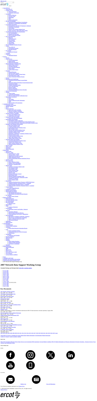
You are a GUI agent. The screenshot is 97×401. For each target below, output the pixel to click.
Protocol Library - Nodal (13, 154)
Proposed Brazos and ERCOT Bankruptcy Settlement (19, 25)
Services (5, 56)
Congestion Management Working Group (17, 140)
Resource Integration (12, 88)
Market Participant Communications (13, 63)
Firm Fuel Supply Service (13, 73)
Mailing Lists (23, 384)
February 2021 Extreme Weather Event (16, 29)
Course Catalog (11, 93)
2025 (54, 333)
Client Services (9, 59)
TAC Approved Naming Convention (8, 327)
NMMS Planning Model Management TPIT (10, 315)
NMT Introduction (4, 318)
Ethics (9, 18)
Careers (7, 46)
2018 (37, 333)
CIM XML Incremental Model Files (8, 294)
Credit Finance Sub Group (13, 115)
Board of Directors (12, 15)
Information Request (12, 55)
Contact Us (8, 54)
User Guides (11, 99)
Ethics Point (3, 341)
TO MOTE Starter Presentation (7, 329)
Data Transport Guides (13, 167)
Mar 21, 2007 (6, 274)
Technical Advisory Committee (12, 113)
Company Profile (9, 10)
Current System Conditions (11, 226)
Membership (11, 17)
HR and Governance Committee (15, 111)
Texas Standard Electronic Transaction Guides (18, 177)
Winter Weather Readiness (13, 241)
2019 (39, 333)
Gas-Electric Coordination (13, 243)
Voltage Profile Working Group (15, 138)
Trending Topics (11, 41)
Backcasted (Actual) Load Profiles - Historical (18, 209)
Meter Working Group (13, 128)
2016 (32, 333)
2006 (11, 333)
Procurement (8, 50)
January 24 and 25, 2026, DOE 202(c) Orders (18, 30)
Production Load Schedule (14, 235)
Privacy (5, 389)
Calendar (19, 336)
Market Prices (9, 204)
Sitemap (2, 389)
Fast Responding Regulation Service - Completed (18, 184)
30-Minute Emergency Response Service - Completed (19, 183)
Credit (9, 81)
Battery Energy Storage (13, 196)
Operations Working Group (14, 132)
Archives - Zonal (9, 159)
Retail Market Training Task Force (15, 120)
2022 (47, 333)
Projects (7, 77)
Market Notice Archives (13, 64)
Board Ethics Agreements (13, 27)
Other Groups (9, 146)
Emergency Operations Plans (14, 164)
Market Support (11, 61)
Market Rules (6, 150)
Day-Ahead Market (10, 201)
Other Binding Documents (11, 191)
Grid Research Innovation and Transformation (15, 31)
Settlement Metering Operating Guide (16, 176)
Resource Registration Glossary (15, 173)
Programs (8, 70)
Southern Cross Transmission (14, 163)
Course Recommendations (13, 94)
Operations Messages (12, 66)
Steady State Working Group (14, 137)
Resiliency (8, 240)
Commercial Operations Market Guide (16, 166)
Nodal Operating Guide (13, 170)
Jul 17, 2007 (5, 280)
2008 (13, 333)
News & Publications (50, 384)
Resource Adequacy (10, 236)
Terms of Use (21, 386)
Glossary (7, 336)
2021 (44, 333)
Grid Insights (11, 42)
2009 (16, 333)
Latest (56, 333)
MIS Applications (35, 341)
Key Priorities (9, 195)
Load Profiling (9, 208)
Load (7, 229)
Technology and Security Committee (16, 112)
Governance (8, 14)
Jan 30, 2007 (6, 271)
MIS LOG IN (3, 1)
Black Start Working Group (14, 125)
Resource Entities (12, 87)
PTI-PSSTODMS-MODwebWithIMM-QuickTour (11, 324)
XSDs (9, 101)
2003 (4, 333)
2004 (6, 333)
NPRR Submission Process (14, 157)
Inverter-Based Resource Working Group (17, 127)
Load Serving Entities (12, 83)
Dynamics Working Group (14, 126)
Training (7, 92)
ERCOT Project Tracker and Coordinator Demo (11, 304)
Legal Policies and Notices (11, 24)
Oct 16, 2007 (6, 284)
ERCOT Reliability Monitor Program (13, 44)
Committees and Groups (8, 104)
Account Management (13, 60)
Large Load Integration (13, 86)
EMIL (7, 248)
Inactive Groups (9, 145)
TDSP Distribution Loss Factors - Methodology (18, 214)
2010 (18, 333)
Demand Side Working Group (14, 141)
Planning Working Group (13, 134)
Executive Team (11, 16)
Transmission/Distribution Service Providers (17, 89)
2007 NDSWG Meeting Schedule (8, 291)
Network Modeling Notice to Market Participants (11, 312)
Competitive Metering (13, 211)
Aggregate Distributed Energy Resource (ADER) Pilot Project (21, 182)
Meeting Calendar (9, 106)
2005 (9, 333)
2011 (21, 333)
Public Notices (11, 68)
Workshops (8, 147)
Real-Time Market (9, 202)
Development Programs (13, 48)
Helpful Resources (12, 38)
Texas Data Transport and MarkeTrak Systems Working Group (21, 121)
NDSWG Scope (4, 309)
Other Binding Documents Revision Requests (17, 194)
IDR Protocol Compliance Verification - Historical (18, 216)
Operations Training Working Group (16, 131)
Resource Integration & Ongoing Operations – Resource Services (79, 341)
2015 (30, 333)
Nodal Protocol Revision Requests (15, 156)
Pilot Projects (8, 181)
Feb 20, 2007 (6, 273)
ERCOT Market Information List (58, 341)
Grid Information (6, 223)
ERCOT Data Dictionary (6, 302)
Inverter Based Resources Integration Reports (17, 228)
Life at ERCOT (11, 47)
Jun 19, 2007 (6, 278)
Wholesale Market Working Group (15, 144)
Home (4, 256)
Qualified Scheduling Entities (14, 85)
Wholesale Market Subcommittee (13, 139)
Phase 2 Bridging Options (13, 162)
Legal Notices (11, 28)
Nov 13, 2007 (6, 286)
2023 (49, 333)
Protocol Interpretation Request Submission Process (19, 158)
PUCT (7, 107)
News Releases (11, 40)
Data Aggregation (9, 215)
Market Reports (9, 222)
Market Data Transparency (11, 96)
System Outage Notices (13, 69)
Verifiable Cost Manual (13, 178)
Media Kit (10, 37)
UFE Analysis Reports (13, 220)
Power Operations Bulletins (14, 67)
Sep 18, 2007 (6, 282)
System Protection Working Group (15, 136)
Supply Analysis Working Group (15, 143)
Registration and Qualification (12, 79)
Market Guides (9, 165)
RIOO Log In (9, 250)
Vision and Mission (12, 11)
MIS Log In (8, 249)
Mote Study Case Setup (5, 307)
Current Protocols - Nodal (13, 153)
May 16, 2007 (6, 276)
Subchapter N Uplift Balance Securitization (17, 23)
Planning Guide (11, 172)
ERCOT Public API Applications (15, 102)
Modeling (8, 244)
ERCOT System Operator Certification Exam (17, 95)
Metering (8, 210)
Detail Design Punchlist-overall (7, 296)
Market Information (7, 197)
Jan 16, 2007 (6, 270)
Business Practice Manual (11, 190)
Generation (8, 227)
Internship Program (12, 49)
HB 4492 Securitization (11, 21)
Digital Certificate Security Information (16, 100)
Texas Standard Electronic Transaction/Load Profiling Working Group (23, 122)
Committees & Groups (15, 335)
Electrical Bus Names (5, 298)
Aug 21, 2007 (6, 281)
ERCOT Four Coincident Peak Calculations (17, 217)
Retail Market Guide (12, 175)
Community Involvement (13, 12)
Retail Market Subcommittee (12, 119)
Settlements (8, 221)
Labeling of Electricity (13, 207)
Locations (8, 53)
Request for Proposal (12, 51)
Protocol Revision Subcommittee (12, 117)
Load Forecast (11, 233)
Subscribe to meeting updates (25, 268)
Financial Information (12, 19)
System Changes (9, 186)
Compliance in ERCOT (11, 189)
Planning (8, 239)
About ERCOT (6, 8)
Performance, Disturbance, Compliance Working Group (20, 133)
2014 (28, 333)
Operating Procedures (12, 171)
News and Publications (10, 36)
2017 (35, 333)
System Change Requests (13, 188)
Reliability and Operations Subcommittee (14, 124)
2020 (42, 333)
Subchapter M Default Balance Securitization (17, 22)
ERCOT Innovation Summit (14, 35)
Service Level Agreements (11, 91)
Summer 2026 (11, 43)
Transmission (8, 234)
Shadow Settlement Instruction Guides (16, 218)
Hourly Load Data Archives (14, 230)
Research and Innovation (13, 34)
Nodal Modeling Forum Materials (8, 321)
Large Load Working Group (14, 114)
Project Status (18, 341)
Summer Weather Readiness (14, 242)
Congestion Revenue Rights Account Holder (17, 80)
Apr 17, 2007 (6, 275)
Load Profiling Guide (12, 169)
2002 (2, 333)
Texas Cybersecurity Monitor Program (16, 76)
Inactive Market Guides (13, 179)
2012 (23, 333)
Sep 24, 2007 (6, 283)
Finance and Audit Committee (14, 109)
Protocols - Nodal (9, 152)
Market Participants (10, 149)
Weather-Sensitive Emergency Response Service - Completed (21, 185)
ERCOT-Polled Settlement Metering (16, 212)
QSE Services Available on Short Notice (16, 74)
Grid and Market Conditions (12, 254)
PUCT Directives (9, 160)
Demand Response (12, 72)
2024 (51, 333)
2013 (25, 333)
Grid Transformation (12, 32)
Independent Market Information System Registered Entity (20, 82)
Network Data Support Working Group (16, 130)
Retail (7, 205)
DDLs (9, 98)
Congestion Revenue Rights (11, 199)
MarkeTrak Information (13, 62)
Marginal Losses (11, 203)
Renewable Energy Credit (13, 75)
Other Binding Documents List (14, 192)
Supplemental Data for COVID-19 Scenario (17, 231)
